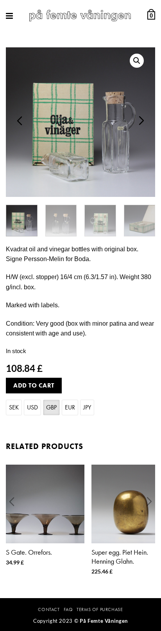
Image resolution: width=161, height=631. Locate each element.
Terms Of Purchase (100, 609)
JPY (87, 407)
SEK (14, 407)
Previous (19, 120)
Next (141, 120)
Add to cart (33, 385)
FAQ (68, 609)
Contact (48, 609)
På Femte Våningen (104, 621)
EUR (70, 407)
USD (32, 407)
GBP (51, 407)
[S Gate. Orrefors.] (45, 504)
